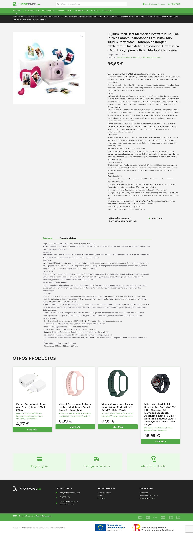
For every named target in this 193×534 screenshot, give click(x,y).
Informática (22, 16)
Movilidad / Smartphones (26, 419)
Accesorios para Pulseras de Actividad (75, 413)
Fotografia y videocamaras (37, 16)
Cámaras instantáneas (124, 57)
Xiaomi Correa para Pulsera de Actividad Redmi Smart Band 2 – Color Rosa (75, 407)
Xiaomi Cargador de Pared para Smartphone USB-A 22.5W (31, 407)
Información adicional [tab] (67, 238)
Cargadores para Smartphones (29, 416)
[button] (82, 36)
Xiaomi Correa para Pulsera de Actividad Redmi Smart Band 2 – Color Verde (118, 407)
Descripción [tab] (47, 238)
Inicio (15, 16)
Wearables (85, 416)
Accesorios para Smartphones (29, 413)
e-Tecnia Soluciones (42, 516)
